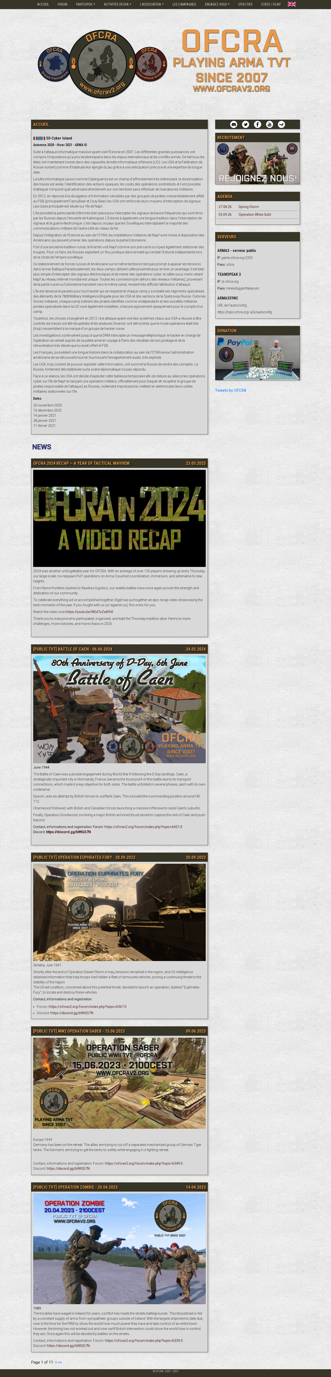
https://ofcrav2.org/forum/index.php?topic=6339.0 (144, 1341)
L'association (150, 4)
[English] (292, 3)
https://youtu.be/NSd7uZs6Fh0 (89, 612)
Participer (84, 4)
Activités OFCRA (116, 4)
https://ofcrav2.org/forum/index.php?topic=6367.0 (87, 1007)
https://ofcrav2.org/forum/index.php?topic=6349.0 (144, 1163)
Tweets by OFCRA (230, 390)
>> (60, 1362)
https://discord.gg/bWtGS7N (71, 1013)
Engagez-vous (216, 4)
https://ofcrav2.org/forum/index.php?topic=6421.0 (143, 827)
